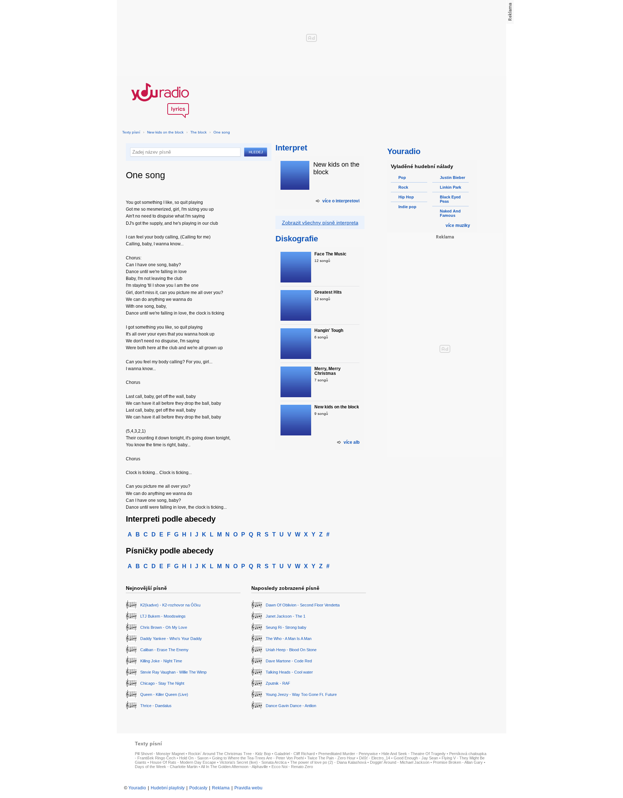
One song (221, 132)
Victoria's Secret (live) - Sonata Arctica (253, 762)
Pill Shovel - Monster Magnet (160, 753)
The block (198, 132)
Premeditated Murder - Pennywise (348, 753)
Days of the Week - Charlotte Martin (166, 766)
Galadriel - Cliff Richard (294, 753)
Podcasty (198, 787)
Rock (403, 187)
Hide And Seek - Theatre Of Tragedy (413, 753)
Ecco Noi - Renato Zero (292, 766)
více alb (351, 442)
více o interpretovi (340, 200)
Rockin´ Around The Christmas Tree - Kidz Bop (229, 753)
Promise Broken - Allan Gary (458, 762)
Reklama (221, 787)
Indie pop (407, 207)
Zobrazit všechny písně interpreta (320, 222)
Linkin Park (450, 187)
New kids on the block (165, 132)
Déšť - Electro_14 (374, 758)
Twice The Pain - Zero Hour (331, 758)
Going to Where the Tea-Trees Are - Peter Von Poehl (258, 758)
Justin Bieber (452, 177)
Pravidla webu (248, 787)
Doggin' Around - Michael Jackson (399, 762)
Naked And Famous (450, 213)
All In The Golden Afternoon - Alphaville (234, 766)
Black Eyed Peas (450, 199)
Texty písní (131, 132)
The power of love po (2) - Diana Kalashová (328, 762)
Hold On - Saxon (193, 758)
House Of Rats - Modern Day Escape (183, 762)
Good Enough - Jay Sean (416, 758)
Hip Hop (406, 197)
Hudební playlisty (168, 787)
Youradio (137, 787)
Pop (402, 177)
